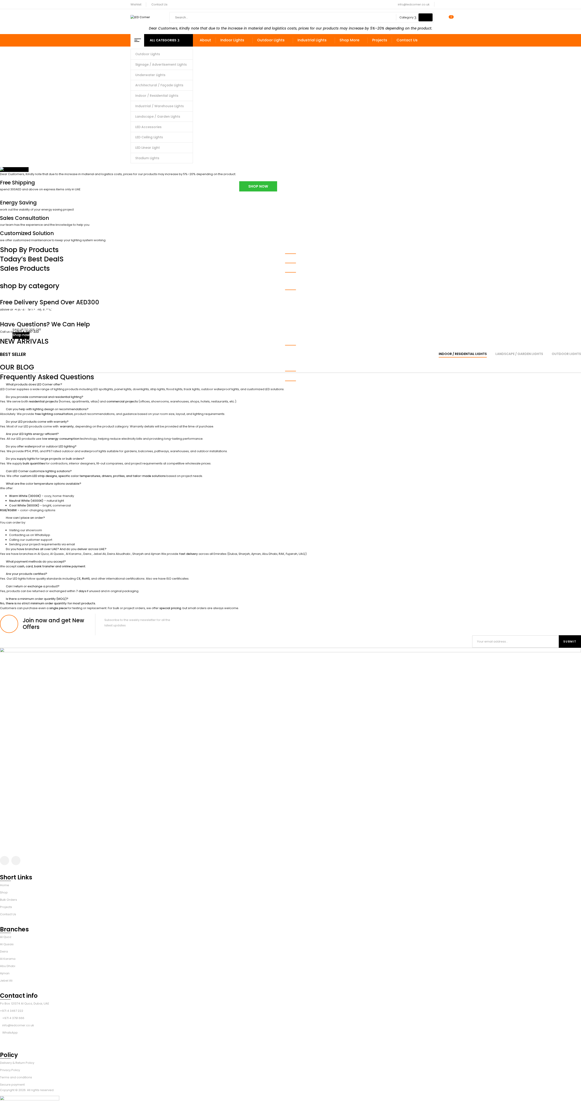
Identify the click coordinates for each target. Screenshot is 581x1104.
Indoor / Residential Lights (463, 354)
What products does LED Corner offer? (34, 384)
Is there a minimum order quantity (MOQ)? (37, 599)
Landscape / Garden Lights (519, 354)
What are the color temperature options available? (43, 483)
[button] (290, 384)
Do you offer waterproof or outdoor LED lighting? (41, 446)
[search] (426, 17)
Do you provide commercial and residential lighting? (44, 397)
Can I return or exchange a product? (32, 586)
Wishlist (135, 4)
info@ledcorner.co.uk (414, 4)
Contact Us (159, 4)
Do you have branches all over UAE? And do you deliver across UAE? (56, 549)
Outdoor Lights (566, 354)
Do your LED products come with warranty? (37, 421)
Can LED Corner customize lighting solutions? (39, 471)
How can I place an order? (25, 518)
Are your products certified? (26, 574)
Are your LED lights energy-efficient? (32, 434)
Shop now (21, 334)
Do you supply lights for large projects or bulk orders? (45, 458)
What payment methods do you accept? (36, 561)
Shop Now (258, 186)
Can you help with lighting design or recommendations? (47, 409)
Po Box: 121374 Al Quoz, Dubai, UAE (24, 1003)
